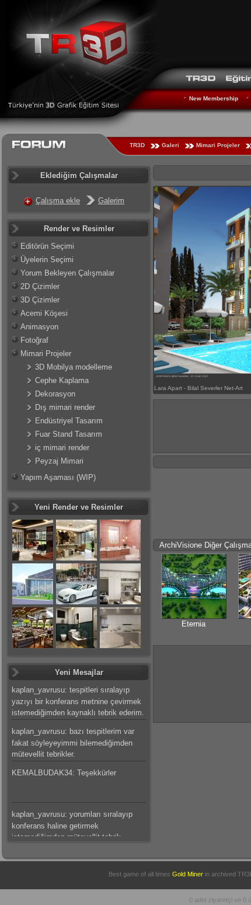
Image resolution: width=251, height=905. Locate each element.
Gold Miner (187, 874)
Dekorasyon (55, 393)
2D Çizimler (40, 286)
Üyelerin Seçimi (47, 259)
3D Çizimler (40, 299)
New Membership (213, 98)
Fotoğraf (34, 340)
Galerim (111, 200)
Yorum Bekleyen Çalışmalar (67, 273)
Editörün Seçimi (47, 246)
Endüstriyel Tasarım (69, 420)
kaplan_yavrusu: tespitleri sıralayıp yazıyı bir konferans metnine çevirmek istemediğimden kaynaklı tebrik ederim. (78, 701)
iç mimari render (62, 447)
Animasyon (39, 326)
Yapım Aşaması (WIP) (58, 477)
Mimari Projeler (218, 145)
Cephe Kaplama (62, 380)
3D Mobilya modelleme (73, 367)
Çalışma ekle (58, 200)
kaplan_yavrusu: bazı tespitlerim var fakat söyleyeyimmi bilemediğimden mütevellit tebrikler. (73, 742)
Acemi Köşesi (44, 313)
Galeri (170, 145)
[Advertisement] (202, 682)
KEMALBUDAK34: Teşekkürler (64, 772)
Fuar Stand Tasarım (68, 434)
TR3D (137, 145)
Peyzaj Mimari (59, 461)
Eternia (193, 623)
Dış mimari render (65, 407)
